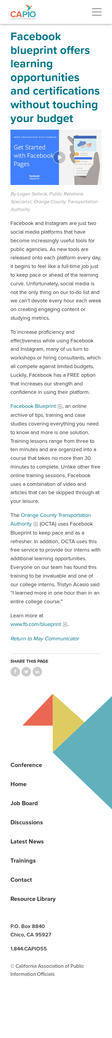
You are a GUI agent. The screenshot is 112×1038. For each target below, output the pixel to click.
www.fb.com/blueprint (35, 624)
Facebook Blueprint (33, 406)
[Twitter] (58, 1003)
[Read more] (56, 157)
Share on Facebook (15, 671)
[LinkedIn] (17, 1003)
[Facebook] (37, 1003)
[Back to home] (23, 11)
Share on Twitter (26, 671)
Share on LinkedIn (37, 671)
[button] (97, 12)
